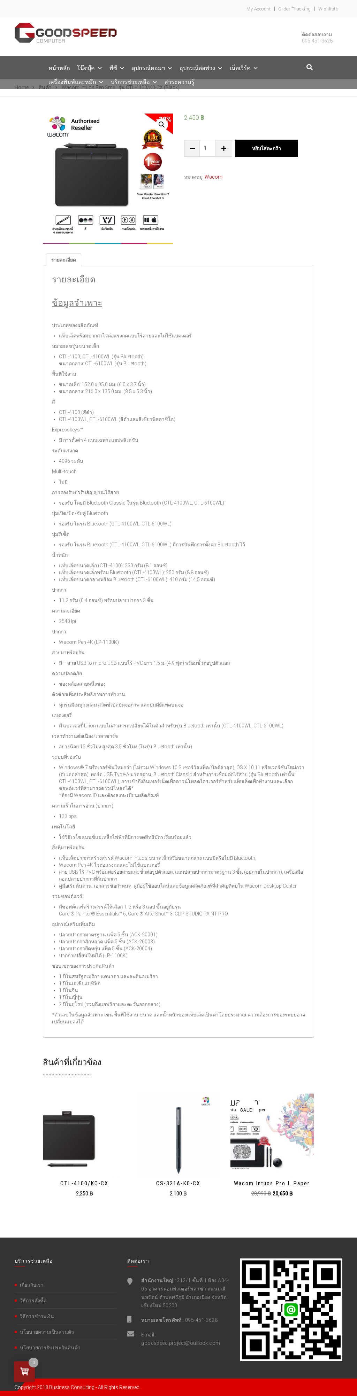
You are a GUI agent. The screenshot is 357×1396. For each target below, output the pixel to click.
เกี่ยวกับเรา (32, 1285)
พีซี (113, 68)
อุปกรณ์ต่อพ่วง (197, 68)
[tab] (63, 260)
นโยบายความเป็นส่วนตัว (47, 1332)
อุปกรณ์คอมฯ (148, 68)
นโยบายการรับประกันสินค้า (50, 1347)
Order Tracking (294, 8)
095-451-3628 (201, 1320)
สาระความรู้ (180, 82)
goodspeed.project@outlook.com (180, 1343)
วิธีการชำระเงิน (37, 1316)
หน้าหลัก (59, 68)
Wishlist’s (328, 8)
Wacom (213, 177)
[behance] (309, 67)
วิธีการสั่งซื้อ (33, 1300)
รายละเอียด (63, 260)
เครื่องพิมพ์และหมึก (72, 82)
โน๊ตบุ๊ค (86, 68)
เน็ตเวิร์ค (240, 68)
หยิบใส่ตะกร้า (266, 148)
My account (258, 8)
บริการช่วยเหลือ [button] (130, 82)
